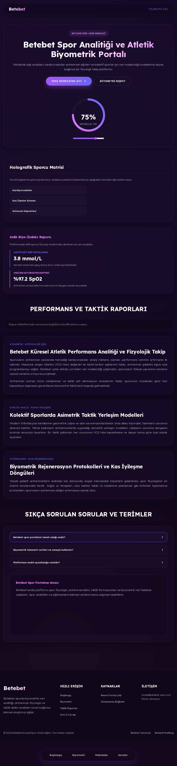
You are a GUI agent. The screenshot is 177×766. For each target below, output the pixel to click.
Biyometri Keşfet (112, 81)
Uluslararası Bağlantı (112, 701)
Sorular (123, 755)
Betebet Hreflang (164, 732)
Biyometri (78, 755)
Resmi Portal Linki (111, 695)
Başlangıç (56, 755)
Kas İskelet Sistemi (24, 200)
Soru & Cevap (68, 714)
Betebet (17, 9)
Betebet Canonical (141, 732)
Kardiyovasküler (22, 190)
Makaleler (101, 755)
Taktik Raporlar (69, 708)
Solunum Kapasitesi (24, 211)
